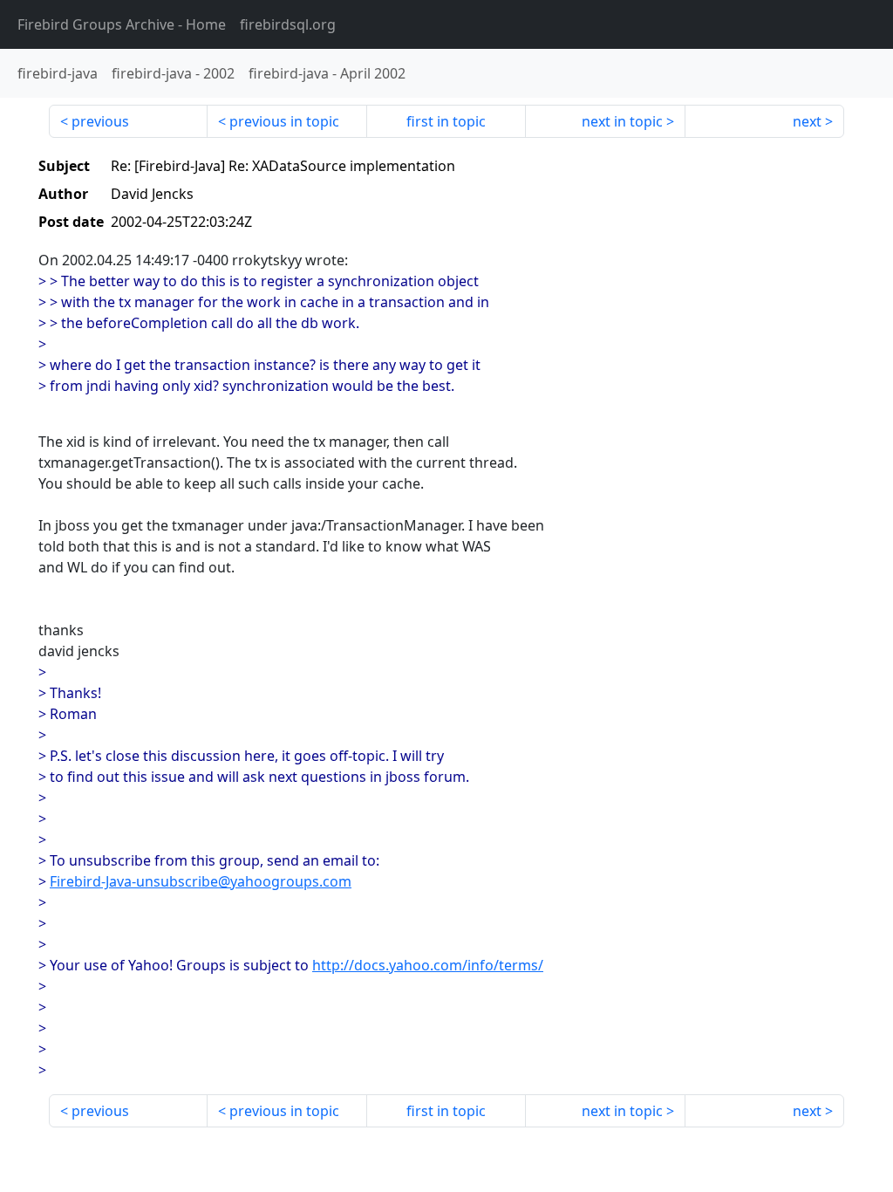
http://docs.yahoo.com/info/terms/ (427, 965)
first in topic (446, 121)
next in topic (622, 121)
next (807, 121)
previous (100, 121)
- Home (121, 24)
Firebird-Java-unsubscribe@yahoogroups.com (200, 881)
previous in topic (284, 121)
